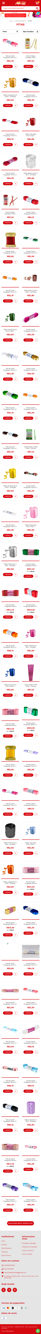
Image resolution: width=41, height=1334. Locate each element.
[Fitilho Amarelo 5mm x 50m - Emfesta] (16, 496)
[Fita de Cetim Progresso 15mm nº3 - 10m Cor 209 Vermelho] (36, 223)
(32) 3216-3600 (9, 1269)
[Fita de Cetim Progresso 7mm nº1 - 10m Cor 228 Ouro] (16, 301)
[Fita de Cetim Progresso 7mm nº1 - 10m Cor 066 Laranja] (36, 418)
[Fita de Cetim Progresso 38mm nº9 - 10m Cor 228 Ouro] (16, 935)
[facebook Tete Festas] (9, 1290)
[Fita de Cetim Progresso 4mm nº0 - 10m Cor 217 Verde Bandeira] (16, 974)
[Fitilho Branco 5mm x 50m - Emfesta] (36, 183)
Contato (4, 1244)
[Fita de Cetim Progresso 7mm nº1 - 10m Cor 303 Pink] (16, 814)
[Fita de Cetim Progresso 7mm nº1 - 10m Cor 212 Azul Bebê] (16, 1052)
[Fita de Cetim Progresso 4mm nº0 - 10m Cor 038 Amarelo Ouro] (16, 775)
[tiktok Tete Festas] (15, 1290)
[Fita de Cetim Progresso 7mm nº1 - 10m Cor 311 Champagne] (36, 974)
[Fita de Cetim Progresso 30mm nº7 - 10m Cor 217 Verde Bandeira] (36, 576)
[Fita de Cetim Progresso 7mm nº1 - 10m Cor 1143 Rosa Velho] (16, 1013)
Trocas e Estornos (28, 1250)
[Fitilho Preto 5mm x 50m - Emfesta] (16, 853)
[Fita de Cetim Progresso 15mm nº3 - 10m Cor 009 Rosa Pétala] (36, 814)
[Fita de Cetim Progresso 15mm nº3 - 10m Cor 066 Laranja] (16, 656)
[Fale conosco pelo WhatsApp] (38, 1331)
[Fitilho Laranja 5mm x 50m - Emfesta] (16, 892)
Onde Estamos (6, 1248)
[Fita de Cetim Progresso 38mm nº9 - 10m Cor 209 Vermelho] (36, 617)
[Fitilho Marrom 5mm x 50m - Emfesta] (36, 301)
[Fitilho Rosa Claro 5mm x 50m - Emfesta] (36, 535)
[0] (37, 3)
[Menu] (3, 3)
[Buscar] (37, 8)
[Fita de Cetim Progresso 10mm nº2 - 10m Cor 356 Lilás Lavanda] (16, 1210)
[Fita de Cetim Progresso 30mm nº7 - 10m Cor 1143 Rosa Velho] (16, 1171)
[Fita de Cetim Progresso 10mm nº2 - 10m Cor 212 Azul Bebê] (36, 1210)
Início (11, 21)
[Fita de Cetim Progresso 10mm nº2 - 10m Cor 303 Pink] (36, 340)
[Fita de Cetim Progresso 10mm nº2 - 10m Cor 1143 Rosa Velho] (36, 496)
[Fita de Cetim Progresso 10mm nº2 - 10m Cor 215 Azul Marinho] (36, 105)
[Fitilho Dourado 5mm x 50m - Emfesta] (16, 105)
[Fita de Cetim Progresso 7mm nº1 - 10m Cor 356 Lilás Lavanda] (36, 775)
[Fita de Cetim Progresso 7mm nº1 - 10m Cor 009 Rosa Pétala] (36, 1013)
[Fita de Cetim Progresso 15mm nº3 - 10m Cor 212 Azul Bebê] (36, 1091)
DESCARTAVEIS (20, 21)
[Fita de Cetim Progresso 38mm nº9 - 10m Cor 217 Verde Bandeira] (36, 735)
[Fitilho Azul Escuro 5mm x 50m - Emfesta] (16, 695)
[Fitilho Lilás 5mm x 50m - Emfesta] (36, 1130)
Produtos (4, 1252)
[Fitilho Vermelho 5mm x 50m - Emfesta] (36, 144)
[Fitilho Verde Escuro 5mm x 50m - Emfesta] (16, 340)
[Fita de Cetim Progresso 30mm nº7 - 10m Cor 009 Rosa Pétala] (16, 736)
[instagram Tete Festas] (3, 1290)
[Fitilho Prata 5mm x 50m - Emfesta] (16, 574)
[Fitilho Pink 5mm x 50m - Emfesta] (36, 656)
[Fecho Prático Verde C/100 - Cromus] (36, 457)
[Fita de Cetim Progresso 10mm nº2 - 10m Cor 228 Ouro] (36, 379)
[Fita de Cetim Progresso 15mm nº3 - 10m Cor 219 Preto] (16, 1130)
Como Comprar (27, 1254)
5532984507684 (9, 1265)
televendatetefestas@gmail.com (15, 1272)
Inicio (3, 1241)
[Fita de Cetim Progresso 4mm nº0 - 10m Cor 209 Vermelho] (16, 262)
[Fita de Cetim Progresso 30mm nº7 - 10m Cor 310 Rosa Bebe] (36, 894)
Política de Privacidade (29, 1247)
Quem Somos (6, 1255)
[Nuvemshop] (7, 1331)
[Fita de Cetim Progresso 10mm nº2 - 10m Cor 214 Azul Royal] (36, 933)
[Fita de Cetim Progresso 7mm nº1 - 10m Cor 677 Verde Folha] (16, 418)
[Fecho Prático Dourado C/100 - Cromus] (36, 66)
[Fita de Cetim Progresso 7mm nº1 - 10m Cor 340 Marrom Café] (16, 457)
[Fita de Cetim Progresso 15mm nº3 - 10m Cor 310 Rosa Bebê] (16, 1091)
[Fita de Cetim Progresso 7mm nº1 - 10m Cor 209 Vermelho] (16, 144)
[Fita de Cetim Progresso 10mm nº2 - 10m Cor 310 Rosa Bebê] (36, 1169)
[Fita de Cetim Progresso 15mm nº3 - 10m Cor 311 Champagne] (36, 1052)
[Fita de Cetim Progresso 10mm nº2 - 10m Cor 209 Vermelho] (16, 183)
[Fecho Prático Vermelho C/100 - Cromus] (16, 223)
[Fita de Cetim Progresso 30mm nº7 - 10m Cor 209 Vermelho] (16, 617)
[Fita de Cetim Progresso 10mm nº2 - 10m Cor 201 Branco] (16, 379)
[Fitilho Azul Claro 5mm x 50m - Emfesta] (36, 853)
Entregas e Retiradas (29, 1243)
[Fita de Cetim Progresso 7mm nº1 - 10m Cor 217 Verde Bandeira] (36, 262)
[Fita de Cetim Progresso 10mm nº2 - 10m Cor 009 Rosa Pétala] (16, 66)
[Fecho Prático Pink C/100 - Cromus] (36, 695)
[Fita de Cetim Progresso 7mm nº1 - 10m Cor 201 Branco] (16, 535)
